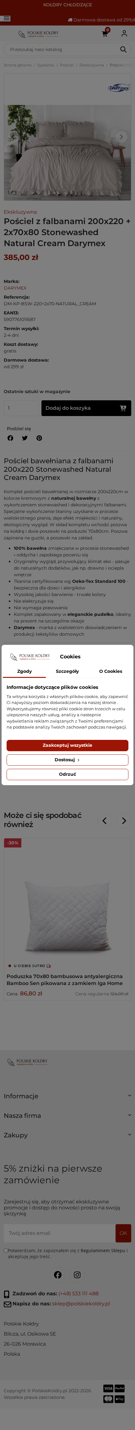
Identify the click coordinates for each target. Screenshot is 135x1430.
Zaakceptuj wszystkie (67, 745)
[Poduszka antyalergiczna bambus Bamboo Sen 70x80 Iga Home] (67, 902)
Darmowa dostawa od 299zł (103, 20)
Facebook (58, 1275)
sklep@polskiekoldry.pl (81, 1304)
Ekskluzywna (91, 65)
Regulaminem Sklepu (103, 1250)
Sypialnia (45, 65)
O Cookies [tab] (110, 671)
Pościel (66, 65)
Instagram (77, 1275)
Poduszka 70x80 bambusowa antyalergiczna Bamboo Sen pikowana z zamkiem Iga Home (65, 979)
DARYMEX (15, 288)
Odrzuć (67, 774)
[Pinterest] (39, 438)
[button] (67, 1098)
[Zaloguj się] (124, 33)
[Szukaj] (123, 49)
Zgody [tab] (24, 671)
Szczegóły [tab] (67, 671)
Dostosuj (65, 760)
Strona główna (17, 65)
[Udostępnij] (10, 438)
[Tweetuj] (24, 438)
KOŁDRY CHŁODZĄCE (67, 5)
